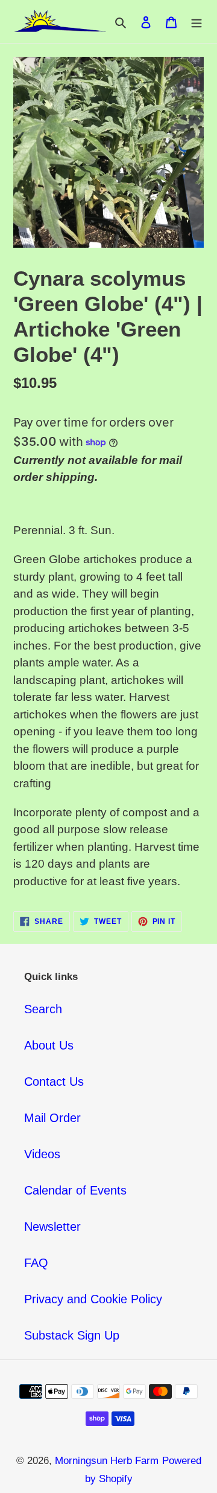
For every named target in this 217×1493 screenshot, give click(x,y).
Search (43, 1009)
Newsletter (52, 1226)
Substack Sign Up (71, 1335)
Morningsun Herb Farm (107, 1460)
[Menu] (196, 22)
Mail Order (52, 1117)
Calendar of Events (75, 1190)
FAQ (36, 1262)
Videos (42, 1154)
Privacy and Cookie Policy (93, 1299)
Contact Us (54, 1081)
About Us (49, 1045)
